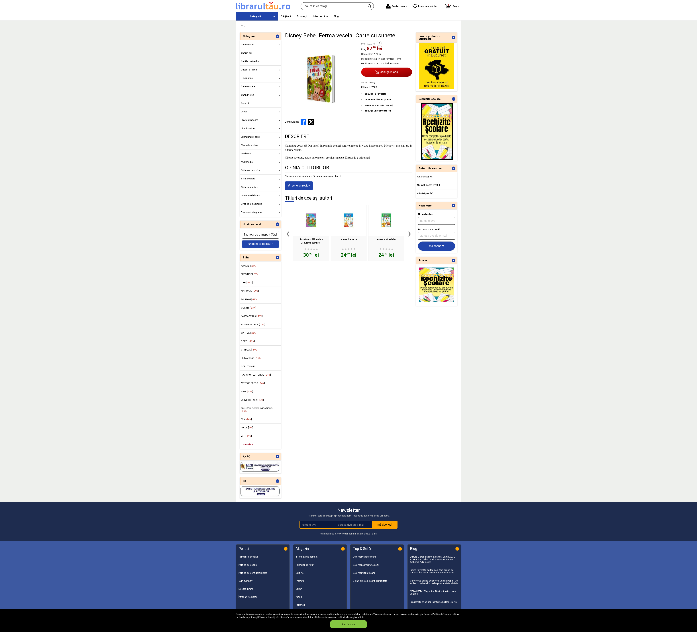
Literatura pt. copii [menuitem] (250, 136)
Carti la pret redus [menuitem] (250, 61)
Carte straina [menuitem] (247, 44)
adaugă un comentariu (377, 110)
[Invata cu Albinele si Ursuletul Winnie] (311, 220)
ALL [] (246, 436)
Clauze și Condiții (267, 617)
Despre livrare (246, 589)
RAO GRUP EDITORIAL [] (256, 374)
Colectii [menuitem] (245, 103)
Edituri (299, 589)
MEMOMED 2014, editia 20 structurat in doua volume (433, 592)
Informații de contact (306, 556)
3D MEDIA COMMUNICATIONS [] (257, 409)
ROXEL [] (248, 341)
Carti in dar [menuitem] (246, 53)
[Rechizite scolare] (436, 158)
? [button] (379, 43)
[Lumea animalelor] (386, 220)
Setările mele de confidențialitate (370, 581)
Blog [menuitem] (336, 16)
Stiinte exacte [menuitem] (248, 178)
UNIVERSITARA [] (252, 400)
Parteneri (300, 604)
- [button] (277, 36)
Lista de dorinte (427, 6)
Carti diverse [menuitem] (247, 95)
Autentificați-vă (425, 176)
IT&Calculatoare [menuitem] (249, 120)
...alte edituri (247, 444)
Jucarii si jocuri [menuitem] (249, 69)
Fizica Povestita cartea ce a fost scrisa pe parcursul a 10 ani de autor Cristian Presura (432, 571)
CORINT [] (248, 307)
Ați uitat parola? (425, 193)
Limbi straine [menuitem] (247, 128)
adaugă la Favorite (375, 93)
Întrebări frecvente (248, 596)
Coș (453, 5)
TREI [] (247, 282)
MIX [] (246, 419)
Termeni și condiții (248, 556)
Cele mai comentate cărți (366, 565)
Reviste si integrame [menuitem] (251, 212)
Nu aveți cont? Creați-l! (428, 185)
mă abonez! (436, 246)
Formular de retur (304, 565)
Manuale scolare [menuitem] (249, 145)
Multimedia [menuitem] (247, 162)
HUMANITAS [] (251, 358)
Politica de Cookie (441, 613)
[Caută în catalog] (370, 6)
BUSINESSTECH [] (253, 324)
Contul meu (398, 6)
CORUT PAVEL (248, 366)
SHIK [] (247, 391)
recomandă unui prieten (378, 99)
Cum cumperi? (246, 581)
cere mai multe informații (379, 105)
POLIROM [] (249, 299)
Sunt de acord (348, 624)
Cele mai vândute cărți (364, 556)
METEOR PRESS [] (253, 383)
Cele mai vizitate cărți (364, 573)
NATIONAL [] (250, 290)
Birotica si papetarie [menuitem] (251, 203)
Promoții (300, 581)
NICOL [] (247, 427)
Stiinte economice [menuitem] (250, 170)
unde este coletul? (260, 244)
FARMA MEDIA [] (252, 316)
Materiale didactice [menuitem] (251, 195)
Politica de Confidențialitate (253, 573)
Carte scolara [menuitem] (248, 86)
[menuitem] (257, 16)
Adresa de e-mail (429, 229)
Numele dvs (425, 214)
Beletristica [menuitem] (247, 78)
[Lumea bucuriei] (348, 220)
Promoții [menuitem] (302, 16)
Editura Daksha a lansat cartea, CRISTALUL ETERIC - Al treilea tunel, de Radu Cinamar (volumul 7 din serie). (432, 559)
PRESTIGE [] (249, 274)
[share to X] (311, 122)
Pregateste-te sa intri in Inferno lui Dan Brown (433, 602)
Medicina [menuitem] (246, 153)
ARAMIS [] (248, 265)
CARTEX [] (248, 332)
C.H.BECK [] (249, 349)
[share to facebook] (303, 122)
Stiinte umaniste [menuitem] (249, 187)
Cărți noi (300, 573)
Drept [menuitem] (244, 111)
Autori (299, 596)
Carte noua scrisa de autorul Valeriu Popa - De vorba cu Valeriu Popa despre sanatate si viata (434, 582)
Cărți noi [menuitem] (286, 16)
